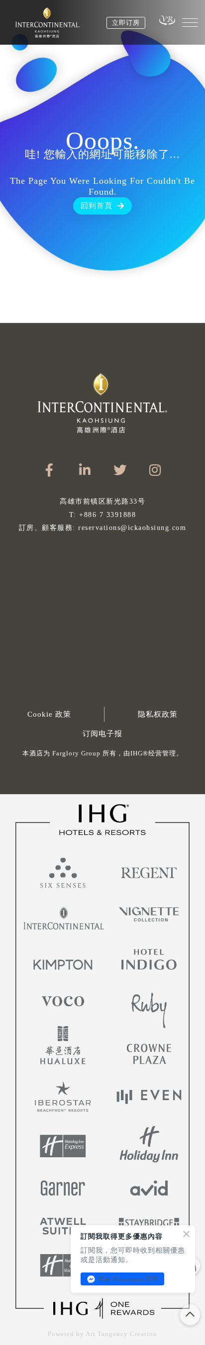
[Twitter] (120, 469)
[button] (102, 756)
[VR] (167, 20)
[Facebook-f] (49, 469)
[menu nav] (190, 22)
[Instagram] (155, 469)
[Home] (47, 22)
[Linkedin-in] (85, 469)
